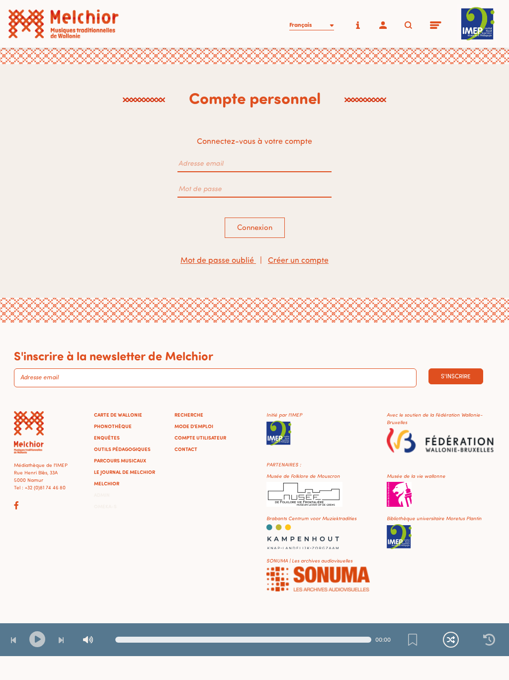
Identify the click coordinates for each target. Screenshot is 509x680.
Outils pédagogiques (122, 449)
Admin (102, 494)
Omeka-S (105, 506)
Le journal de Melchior (124, 471)
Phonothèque (113, 426)
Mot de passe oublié (218, 260)
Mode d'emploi (193, 426)
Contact (185, 449)
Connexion (254, 227)
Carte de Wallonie (118, 414)
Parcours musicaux (120, 460)
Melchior (106, 483)
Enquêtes (107, 437)
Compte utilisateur (200, 437)
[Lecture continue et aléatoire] (450, 639)
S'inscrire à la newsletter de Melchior (113, 355)
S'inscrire (456, 376)
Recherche (188, 414)
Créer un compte (298, 260)
